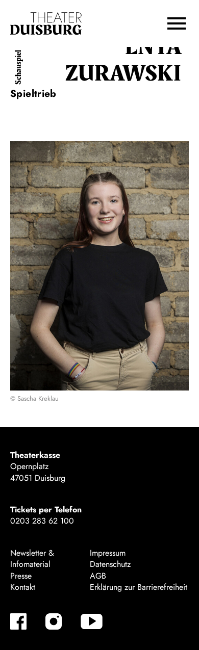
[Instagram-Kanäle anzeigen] (53, 621)
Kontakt (22, 587)
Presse (21, 576)
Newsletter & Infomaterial (32, 558)
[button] (176, 23)
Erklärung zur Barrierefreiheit (138, 587)
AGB (98, 576)
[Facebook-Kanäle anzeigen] (18, 621)
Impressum (108, 553)
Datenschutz (110, 564)
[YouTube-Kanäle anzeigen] (92, 621)
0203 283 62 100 (42, 521)
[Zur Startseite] (46, 23)
